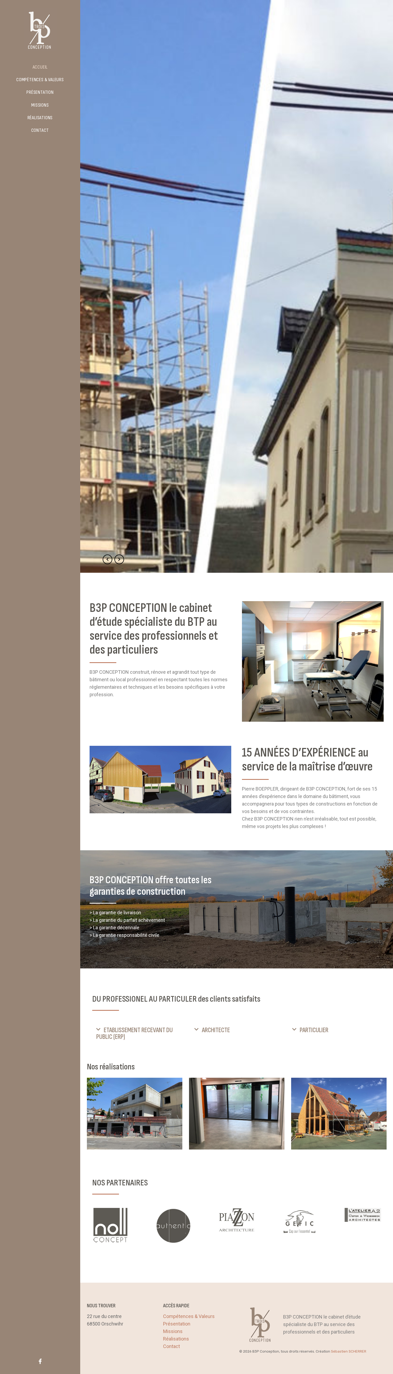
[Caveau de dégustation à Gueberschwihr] (339, 1114)
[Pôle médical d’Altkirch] (134, 1114)
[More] (110, 1226)
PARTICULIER (314, 1030)
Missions (173, 1331)
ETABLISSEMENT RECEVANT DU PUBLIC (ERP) (134, 1033)
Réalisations (176, 1339)
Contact (171, 1346)
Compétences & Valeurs (189, 1316)
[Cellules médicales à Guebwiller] (236, 1114)
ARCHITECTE (216, 1030)
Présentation (176, 1324)
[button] (138, 1033)
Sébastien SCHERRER (348, 1351)
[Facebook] (40, 1361)
